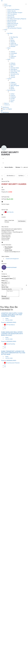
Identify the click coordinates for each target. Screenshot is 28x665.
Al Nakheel (13, 97)
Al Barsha (12, 63)
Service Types (7, 5)
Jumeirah (12, 77)
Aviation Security (11, 11)
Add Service (6, 107)
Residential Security (12, 25)
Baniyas (12, 40)
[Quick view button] (5, 327)
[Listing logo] (4, 148)
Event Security (10, 17)
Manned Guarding (11, 20)
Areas (5, 29)
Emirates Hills (13, 72)
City (3, 285)
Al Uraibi (12, 98)
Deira (11, 66)
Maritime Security (11, 22)
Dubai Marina (13, 69)
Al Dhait (12, 94)
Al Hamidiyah (13, 53)
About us (6, 103)
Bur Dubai (12, 64)
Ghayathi (12, 41)
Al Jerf (12, 55)
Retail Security (10, 26)
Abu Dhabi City (14, 37)
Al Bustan (12, 51)
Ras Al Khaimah (11, 90)
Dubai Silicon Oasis (15, 71)
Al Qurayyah (13, 84)
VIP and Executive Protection (14, 28)
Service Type (5, 287)
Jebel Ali (12, 75)
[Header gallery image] (14, 130)
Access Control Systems (13, 9)
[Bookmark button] (5, 329)
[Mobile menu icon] (14, 1)
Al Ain (11, 38)
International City (14, 74)
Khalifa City (13, 43)
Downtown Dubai (14, 68)
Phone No (4, 283)
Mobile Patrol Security (12, 23)
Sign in (5, 109)
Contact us (7, 105)
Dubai (8, 59)
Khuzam (12, 100)
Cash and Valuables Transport (14, 12)
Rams (11, 101)
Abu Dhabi (10, 33)
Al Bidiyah (12, 82)
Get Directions (21, 221)
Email (3, 280)
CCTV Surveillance (12, 14)
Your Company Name (7, 278)
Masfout (12, 58)
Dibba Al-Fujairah (14, 85)
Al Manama (13, 56)
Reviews (18, 167)
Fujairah (9, 78)
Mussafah (12, 46)
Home (5, 4)
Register (10, 109)
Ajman (8, 48)
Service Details (9, 167)
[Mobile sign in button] (2, 110)
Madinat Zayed (14, 45)
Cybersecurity (10, 15)
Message (4, 296)
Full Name (4, 276)
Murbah (12, 88)
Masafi (12, 87)
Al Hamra (12, 95)
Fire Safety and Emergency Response (16, 18)
